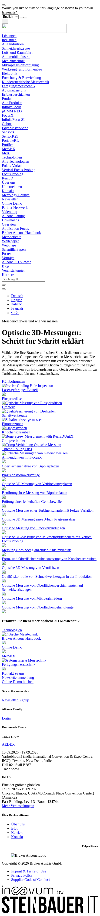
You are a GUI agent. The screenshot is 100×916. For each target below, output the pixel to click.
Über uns (18, 824)
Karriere (17, 833)
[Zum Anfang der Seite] (4, 5)
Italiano (16, 304)
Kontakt (17, 837)
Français (17, 308)
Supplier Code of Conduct (30, 880)
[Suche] (4, 285)
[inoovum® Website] (32, 894)
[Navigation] (5, 21)
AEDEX (8, 744)
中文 (15, 313)
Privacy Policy (22, 875)
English (16, 300)
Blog (14, 828)
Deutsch (17, 296)
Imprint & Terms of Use (28, 871)
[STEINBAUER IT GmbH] (50, 912)
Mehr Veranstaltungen (18, 806)
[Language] (4, 289)
